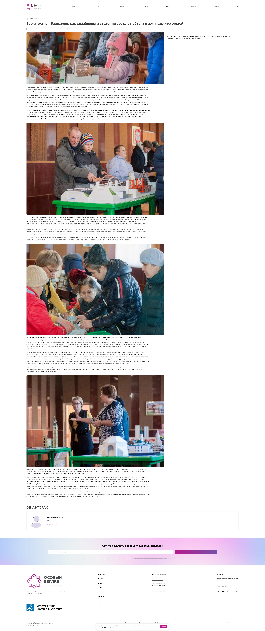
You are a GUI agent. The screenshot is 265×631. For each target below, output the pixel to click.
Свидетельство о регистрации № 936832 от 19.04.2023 (40, 623)
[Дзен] (227, 591)
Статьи (168, 6)
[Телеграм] (223, 591)
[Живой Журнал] (236, 591)
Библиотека (192, 6)
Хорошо (163, 626)
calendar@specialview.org (158, 585)
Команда (217, 6)
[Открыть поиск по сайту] (237, 7)
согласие (111, 627)
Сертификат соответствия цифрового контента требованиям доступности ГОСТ (144, 622)
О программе (75, 6)
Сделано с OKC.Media (232, 622)
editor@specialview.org (158, 580)
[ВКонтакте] (218, 591)
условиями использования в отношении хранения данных (150, 558)
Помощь (99, 6)
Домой (29, 14)
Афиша (146, 6)
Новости (122, 6)
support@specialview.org (158, 591)
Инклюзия (40, 14)
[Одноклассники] (232, 591)
